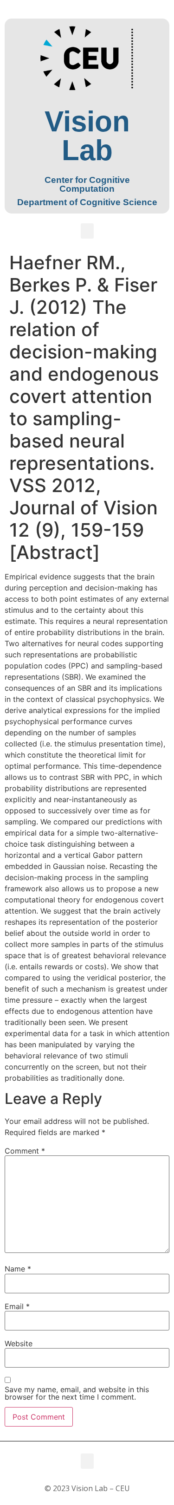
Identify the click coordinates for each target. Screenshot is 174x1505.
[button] (87, 231)
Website (18, 1343)
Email (17, 1306)
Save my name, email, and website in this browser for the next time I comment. (77, 1393)
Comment (25, 1151)
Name (18, 1268)
